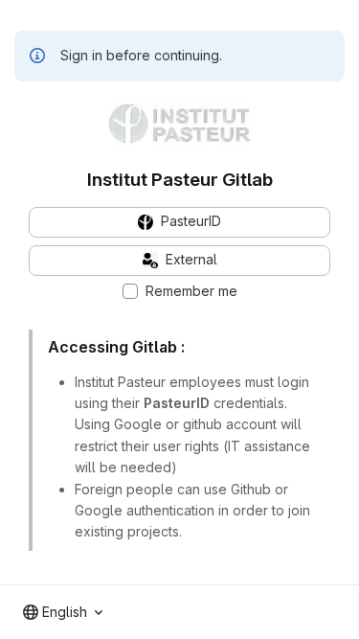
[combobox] (62, 612)
